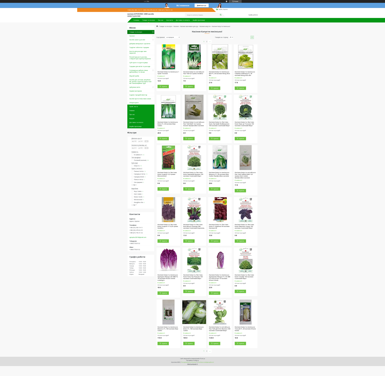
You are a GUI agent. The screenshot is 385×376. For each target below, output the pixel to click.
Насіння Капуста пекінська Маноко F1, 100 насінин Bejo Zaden (168, 328)
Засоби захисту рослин (137, 40)
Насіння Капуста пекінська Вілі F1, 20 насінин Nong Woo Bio (219, 73)
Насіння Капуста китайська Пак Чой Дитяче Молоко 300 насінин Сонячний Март (219, 328)
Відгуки (131, 118)
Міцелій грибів (134, 76)
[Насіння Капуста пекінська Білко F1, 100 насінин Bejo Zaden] (194, 312)
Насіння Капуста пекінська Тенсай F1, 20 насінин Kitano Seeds (245, 328)
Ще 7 (134, 205)
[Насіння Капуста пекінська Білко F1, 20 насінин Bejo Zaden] (168, 107)
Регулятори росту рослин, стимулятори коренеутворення (140, 58)
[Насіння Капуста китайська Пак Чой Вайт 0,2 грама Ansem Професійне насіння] (194, 107)
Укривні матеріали (135, 91)
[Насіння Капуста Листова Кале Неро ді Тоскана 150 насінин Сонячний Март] (246, 107)
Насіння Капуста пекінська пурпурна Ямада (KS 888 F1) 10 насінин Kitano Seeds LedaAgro (168, 277)
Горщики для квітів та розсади (139, 66)
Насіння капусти (204, 26)
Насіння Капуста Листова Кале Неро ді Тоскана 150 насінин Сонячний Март (244, 124)
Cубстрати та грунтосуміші (138, 63)
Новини (131, 110)
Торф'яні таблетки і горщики (139, 47)
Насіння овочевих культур (189, 26)
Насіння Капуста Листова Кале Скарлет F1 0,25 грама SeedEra (168, 226)
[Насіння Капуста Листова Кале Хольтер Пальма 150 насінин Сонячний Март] (194, 260)
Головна (136, 20)
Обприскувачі (134, 103)
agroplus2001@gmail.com (137, 237)
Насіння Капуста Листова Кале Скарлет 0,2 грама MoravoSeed (167, 174)
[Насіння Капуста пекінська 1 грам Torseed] (168, 56)
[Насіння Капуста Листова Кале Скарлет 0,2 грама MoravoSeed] (168, 157)
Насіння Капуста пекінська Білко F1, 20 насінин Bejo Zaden (168, 124)
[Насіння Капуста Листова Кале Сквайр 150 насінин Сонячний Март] (246, 260)
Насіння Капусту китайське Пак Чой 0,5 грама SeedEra (193, 73)
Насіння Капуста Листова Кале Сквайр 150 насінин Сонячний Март (244, 276)
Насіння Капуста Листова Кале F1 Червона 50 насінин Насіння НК (219, 226)
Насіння (132, 36)
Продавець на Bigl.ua (192, 360)
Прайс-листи (133, 106)
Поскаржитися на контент (189, 362)
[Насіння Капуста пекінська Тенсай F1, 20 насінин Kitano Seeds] (246, 312)
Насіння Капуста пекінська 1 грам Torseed (168, 73)
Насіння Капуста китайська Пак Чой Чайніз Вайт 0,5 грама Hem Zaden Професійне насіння (245, 175)
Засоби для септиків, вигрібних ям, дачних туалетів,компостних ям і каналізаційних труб (140, 81)
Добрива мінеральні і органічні (139, 44)
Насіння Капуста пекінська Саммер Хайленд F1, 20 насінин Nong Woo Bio (245, 73)
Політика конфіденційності (206, 362)
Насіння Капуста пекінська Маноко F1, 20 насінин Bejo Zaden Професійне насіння (219, 174)
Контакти (169, 20)
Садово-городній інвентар (138, 95)
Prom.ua (202, 358)
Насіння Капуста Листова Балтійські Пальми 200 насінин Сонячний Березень (193, 226)
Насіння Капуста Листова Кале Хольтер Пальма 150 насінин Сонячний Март (193, 276)
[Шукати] (221, 15)
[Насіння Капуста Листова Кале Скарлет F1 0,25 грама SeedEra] (168, 209)
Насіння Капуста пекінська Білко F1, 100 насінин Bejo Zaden (193, 328)
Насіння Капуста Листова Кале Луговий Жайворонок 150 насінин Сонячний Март (219, 124)
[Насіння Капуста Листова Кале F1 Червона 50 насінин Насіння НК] (220, 209)
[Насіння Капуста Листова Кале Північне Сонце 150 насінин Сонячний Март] (246, 209)
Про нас (160, 20)
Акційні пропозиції (199, 20)
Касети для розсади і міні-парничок (138, 52)
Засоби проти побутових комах (140, 99)
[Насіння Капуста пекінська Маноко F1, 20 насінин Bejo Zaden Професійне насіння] (220, 157)
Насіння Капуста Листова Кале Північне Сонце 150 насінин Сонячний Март (244, 226)
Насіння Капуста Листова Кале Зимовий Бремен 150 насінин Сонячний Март (193, 174)
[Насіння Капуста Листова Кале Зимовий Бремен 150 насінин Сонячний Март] (194, 157)
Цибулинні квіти (134, 87)
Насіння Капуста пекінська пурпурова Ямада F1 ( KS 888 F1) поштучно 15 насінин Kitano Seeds (219, 277)
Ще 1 (134, 185)
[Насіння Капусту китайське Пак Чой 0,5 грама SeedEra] (194, 56)
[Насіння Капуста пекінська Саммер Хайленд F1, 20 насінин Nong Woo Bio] (246, 56)
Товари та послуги (148, 20)
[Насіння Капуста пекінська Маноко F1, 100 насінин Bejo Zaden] (168, 312)
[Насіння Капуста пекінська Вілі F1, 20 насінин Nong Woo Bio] (220, 56)
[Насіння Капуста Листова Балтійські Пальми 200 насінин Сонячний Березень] (194, 209)
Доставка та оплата (183, 20)
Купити (164, 86)
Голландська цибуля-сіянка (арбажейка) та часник (138, 71)
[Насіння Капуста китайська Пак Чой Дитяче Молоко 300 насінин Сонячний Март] (220, 312)
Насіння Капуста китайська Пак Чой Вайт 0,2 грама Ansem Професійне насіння (193, 124)
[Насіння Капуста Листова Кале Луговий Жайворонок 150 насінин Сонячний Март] (220, 107)
